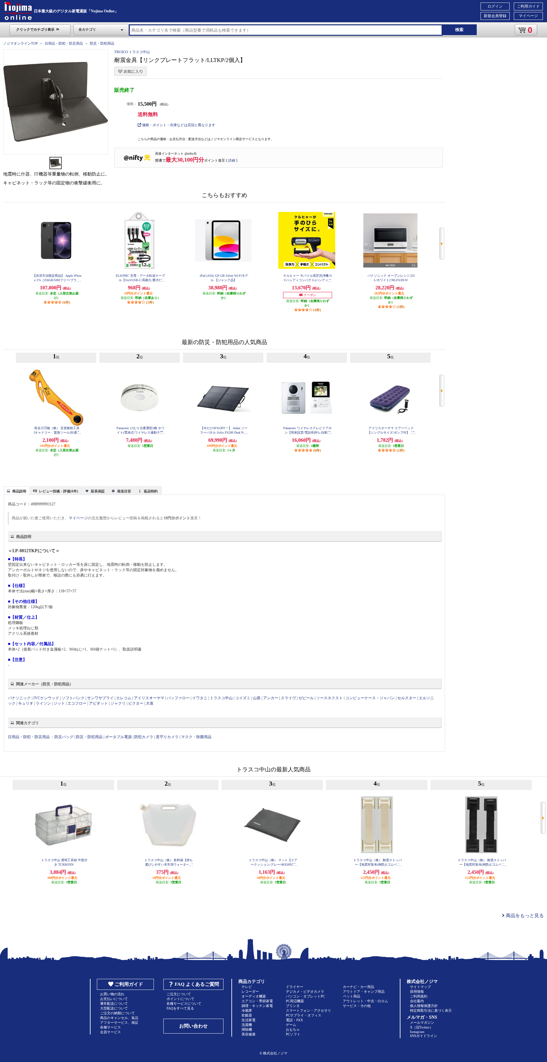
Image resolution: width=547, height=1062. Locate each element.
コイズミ (242, 698)
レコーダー (250, 991)
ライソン (43, 703)
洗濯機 (247, 1025)
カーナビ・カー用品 (358, 987)
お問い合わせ (193, 1025)
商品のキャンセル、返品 (119, 1018)
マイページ (528, 16)
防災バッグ (63, 737)
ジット (59, 703)
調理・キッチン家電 (257, 1006)
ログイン (495, 6)
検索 (459, 29)
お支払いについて (114, 999)
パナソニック (19, 698)
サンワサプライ (100, 698)
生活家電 (248, 1020)
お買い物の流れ (112, 994)
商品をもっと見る (524, 915)
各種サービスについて (184, 1003)
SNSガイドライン (423, 1036)
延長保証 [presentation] (98, 491)
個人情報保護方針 (424, 1006)
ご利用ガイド (528, 6)
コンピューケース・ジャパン (370, 698)
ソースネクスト (329, 698)
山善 (257, 698)
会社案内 (417, 1001)
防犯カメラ (143, 737)
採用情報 (417, 991)
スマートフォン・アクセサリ (308, 1010)
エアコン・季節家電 (257, 1001)
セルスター (406, 698)
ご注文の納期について (117, 1013)
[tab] (17, 490)
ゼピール (306, 698)
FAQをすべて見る (180, 1008)
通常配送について (114, 1003)
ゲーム (291, 1025)
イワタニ (199, 698)
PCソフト (293, 1034)
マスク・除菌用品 (196, 737)
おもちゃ (293, 1029)
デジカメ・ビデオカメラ (305, 991)
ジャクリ (118, 703)
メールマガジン (422, 1022)
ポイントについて (180, 999)
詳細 (231, 160)
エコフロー (76, 703)
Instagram (417, 1032)
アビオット (98, 703)
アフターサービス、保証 (119, 1022)
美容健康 (248, 1034)
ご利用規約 (418, 996)
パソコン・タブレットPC (305, 996)
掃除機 (247, 1029)
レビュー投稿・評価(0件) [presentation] (58, 491)
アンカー (270, 698)
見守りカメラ (167, 737)
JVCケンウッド (46, 698)
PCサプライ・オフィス (303, 1015)
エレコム (123, 698)
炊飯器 (247, 1015)
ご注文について (179, 994)
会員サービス (110, 1032)
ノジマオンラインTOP (20, 43)
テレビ (247, 987)
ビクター (135, 703)
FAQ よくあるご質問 (197, 984)
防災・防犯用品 (102, 43)
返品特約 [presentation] (151, 491)
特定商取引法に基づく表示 (431, 1010)
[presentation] (16, 490)
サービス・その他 (357, 1006)
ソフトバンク (73, 698)
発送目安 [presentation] (124, 491)
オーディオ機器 (254, 996)
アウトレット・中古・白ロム (365, 1001)
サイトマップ (420, 987)
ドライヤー (294, 987)
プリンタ (293, 1006)
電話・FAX (294, 1020)
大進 (150, 703)
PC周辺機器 (295, 1001)
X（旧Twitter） (421, 1027)
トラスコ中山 (221, 698)
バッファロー (178, 698)
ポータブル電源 (118, 737)
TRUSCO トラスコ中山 (132, 52)
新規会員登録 (495, 16)
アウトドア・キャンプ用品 (364, 991)
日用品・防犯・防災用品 (64, 43)
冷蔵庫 (247, 1010)
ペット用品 (351, 996)
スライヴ (288, 698)
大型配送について (114, 1008)
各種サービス (110, 1027)
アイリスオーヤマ (149, 698)
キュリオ (25, 703)
